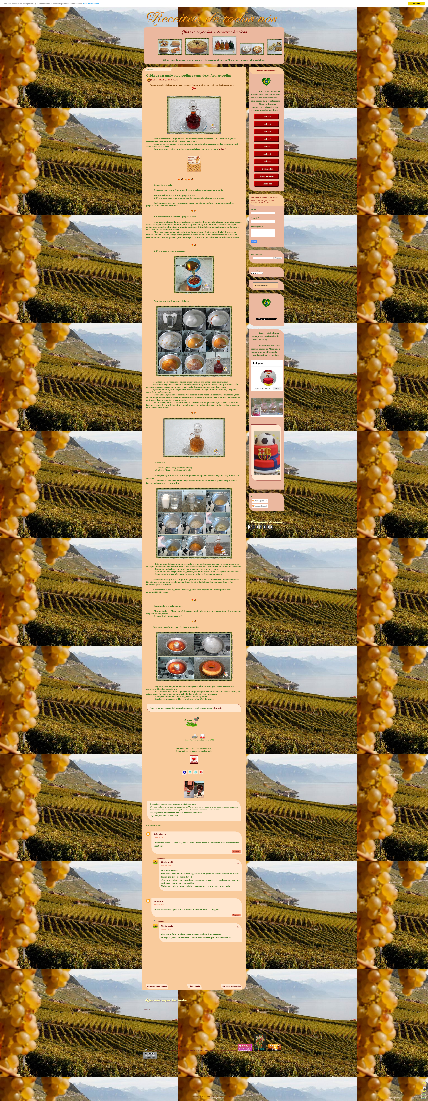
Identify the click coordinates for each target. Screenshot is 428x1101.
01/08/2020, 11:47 (166, 865)
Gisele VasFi (167, 862)
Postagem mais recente (157, 986)
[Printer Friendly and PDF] (199, 741)
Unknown (158, 901)
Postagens (259, 500)
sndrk (213, 1096)
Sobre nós (267, 183)
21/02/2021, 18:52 (166, 929)
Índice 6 (267, 154)
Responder (236, 851)
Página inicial (194, 986)
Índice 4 (267, 139)
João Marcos (160, 834)
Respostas (161, 858)
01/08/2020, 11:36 (158, 837)
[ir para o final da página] (423, 1098)
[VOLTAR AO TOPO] (423, 1095)
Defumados (267, 169)
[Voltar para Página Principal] (424, 1088)
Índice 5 (267, 146)
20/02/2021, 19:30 (159, 904)
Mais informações (91, 3)
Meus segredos (267, 176)
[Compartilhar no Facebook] (184, 774)
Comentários (260, 506)
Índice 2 (222, 149)
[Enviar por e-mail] (196, 774)
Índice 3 (267, 131)
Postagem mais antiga (231, 986)
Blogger (232, 1096)
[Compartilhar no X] (190, 774)
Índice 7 (267, 161)
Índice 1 (267, 116)
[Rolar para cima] (424, 1083)
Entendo (416, 3)
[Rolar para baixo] (424, 1091)
